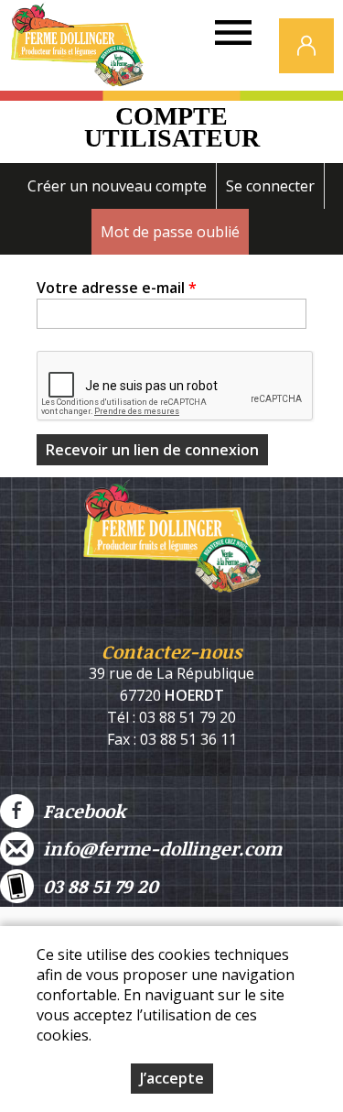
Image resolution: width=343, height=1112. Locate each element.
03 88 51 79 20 (96, 886)
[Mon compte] (306, 45)
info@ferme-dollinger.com (158, 848)
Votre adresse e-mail (117, 288)
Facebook (79, 810)
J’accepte (172, 1078)
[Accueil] (77, 50)
